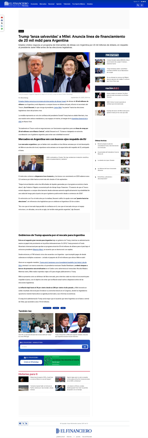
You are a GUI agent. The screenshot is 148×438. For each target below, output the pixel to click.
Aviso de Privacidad (87, 436)
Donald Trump (47, 308)
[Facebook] (139, 1)
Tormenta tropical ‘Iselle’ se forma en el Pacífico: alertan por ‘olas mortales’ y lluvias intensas (41, 388)
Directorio (69, 436)
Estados (90, 4)
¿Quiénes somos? (60, 436)
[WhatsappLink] (49, 360)
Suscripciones (77, 436)
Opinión (59, 4)
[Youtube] (144, 1)
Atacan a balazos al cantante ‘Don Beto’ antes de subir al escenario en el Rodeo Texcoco (117, 95)
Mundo (21, 31)
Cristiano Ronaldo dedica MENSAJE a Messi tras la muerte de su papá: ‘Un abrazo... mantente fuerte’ (118, 62)
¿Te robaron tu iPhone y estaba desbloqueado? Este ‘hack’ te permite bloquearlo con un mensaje (77, 388)
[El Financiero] (16, 3)
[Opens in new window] (100, 62)
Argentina (56, 308)
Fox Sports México (78, 4)
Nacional (51, 4)
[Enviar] (84, 346)
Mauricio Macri (38, 249)
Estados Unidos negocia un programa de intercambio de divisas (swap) (42, 101)
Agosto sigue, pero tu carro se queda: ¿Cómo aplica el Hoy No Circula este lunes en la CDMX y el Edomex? (78, 379)
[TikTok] (145, 1)
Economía (34, 4)
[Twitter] (140, 1)
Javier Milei (58, 107)
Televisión (67, 4)
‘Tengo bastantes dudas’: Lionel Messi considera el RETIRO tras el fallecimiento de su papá (117, 70)
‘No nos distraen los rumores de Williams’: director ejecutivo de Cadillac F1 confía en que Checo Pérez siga (118, 79)
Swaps (63, 308)
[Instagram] (142, 1)
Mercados (43, 4)
